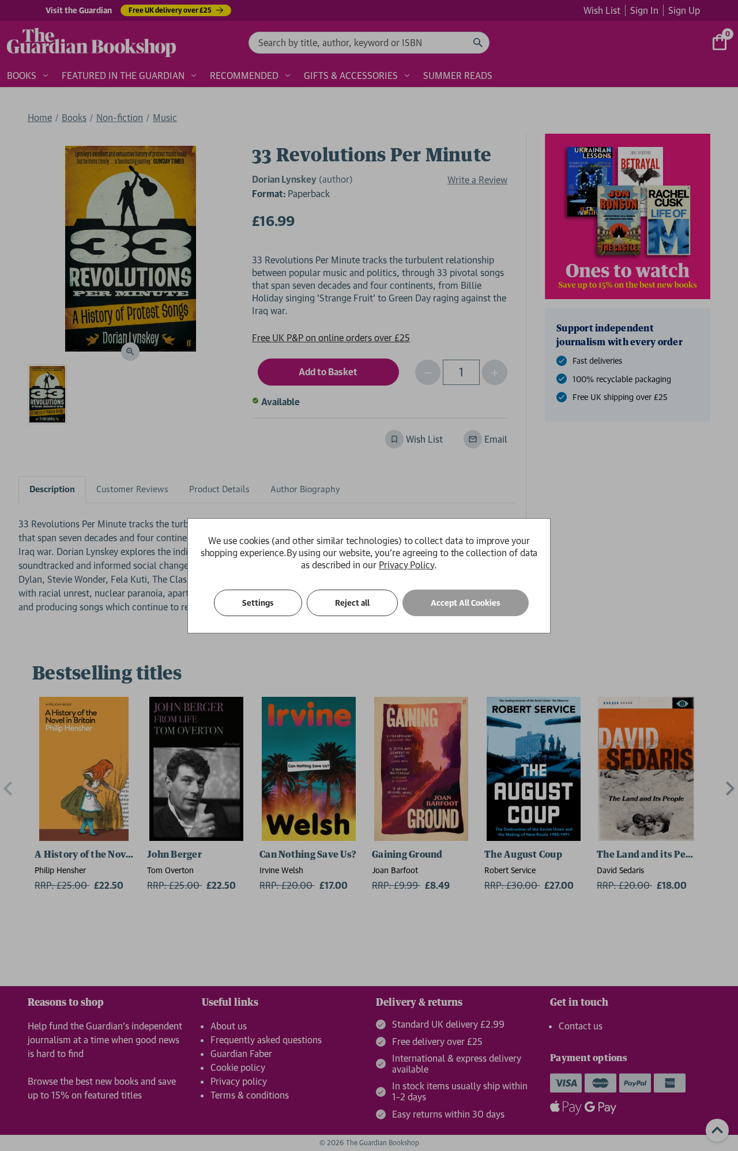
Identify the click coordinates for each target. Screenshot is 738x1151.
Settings (258, 603)
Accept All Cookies (465, 603)
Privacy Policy (406, 565)
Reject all (352, 603)
